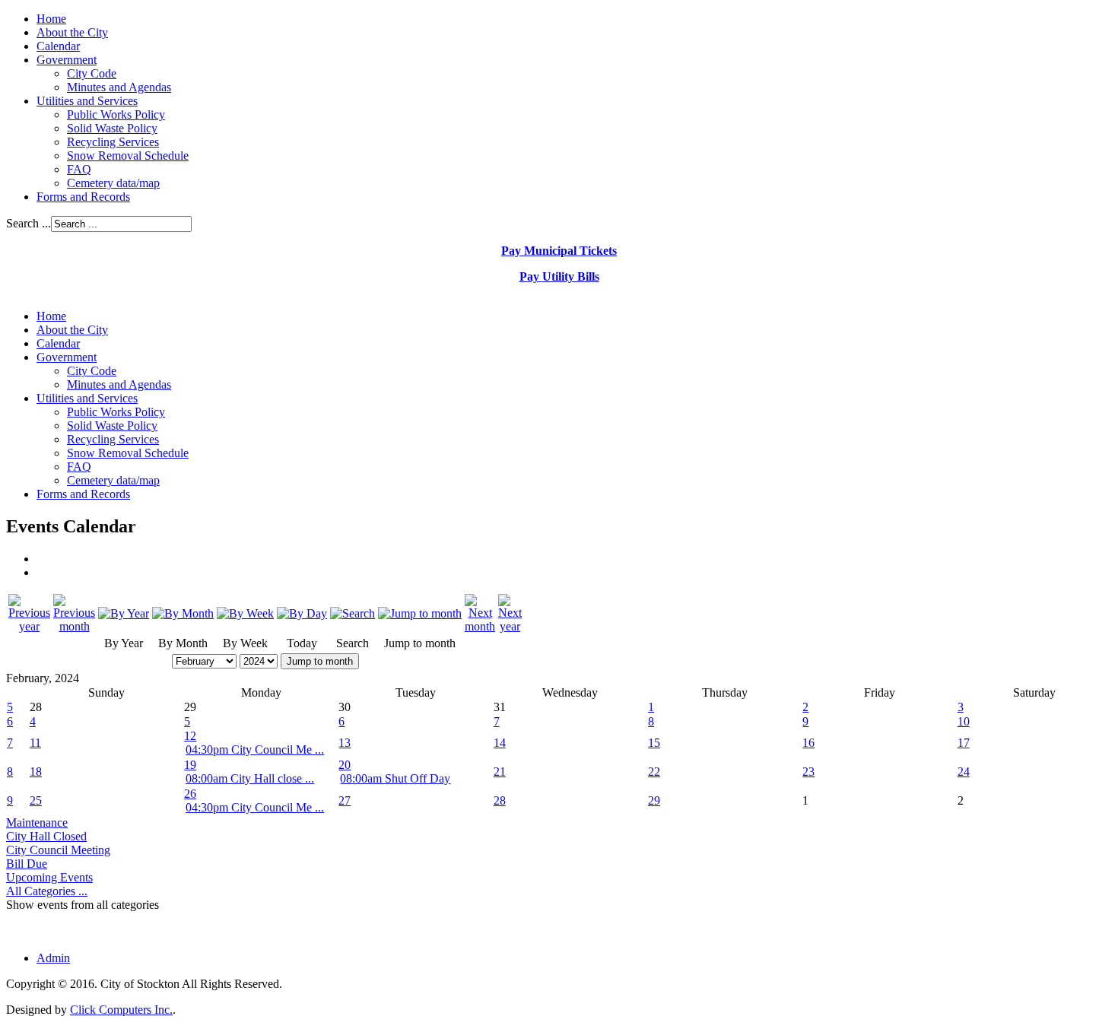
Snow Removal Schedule (128, 155)
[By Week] (245, 613)
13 (344, 742)
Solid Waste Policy (112, 128)
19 (190, 764)
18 (36, 771)
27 (344, 800)
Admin (53, 957)
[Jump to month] (420, 613)
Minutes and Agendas (119, 87)
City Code (91, 73)
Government (67, 59)
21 (500, 771)
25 (36, 800)
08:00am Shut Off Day (395, 778)
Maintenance (37, 822)
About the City (72, 32)
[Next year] (510, 626)
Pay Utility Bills (559, 276)
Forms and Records (83, 196)
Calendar (58, 46)
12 (190, 735)
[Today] (302, 613)
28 (500, 800)
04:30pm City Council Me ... (255, 749)
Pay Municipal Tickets (559, 250)
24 (964, 771)
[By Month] (183, 613)
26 (190, 793)
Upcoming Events (49, 877)
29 (654, 800)
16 (808, 742)
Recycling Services (113, 141)
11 (35, 742)
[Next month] (480, 626)
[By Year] (123, 613)
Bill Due (26, 863)
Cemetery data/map (113, 182)
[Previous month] (74, 626)
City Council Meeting (58, 849)
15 (654, 742)
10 (964, 721)
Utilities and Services (87, 100)
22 (654, 771)
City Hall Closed (46, 836)
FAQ (79, 169)
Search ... (28, 223)
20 (344, 764)
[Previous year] (29, 626)
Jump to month (320, 661)
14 (500, 742)
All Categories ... (46, 890)
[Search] (352, 613)
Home (51, 18)
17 (964, 742)
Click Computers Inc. (121, 1009)
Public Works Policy (116, 114)
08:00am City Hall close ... (250, 778)
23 (808, 771)
